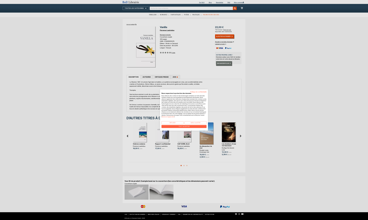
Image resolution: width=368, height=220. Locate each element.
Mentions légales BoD (168, 116)
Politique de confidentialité (198, 92)
